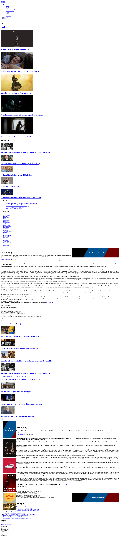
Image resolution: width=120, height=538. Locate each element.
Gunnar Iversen (6, 222)
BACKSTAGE (49, 302)
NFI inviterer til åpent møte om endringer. (15, 207)
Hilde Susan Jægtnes (7, 226)
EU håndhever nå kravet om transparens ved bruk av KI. (21, 198)
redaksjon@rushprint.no (6, 524)
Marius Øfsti (6, 239)
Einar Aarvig (6, 217)
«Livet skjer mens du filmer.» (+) (12, 186)
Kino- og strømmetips (11, 9)
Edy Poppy (5, 216)
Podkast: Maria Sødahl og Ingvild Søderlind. (16, 175)
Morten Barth (6, 236)
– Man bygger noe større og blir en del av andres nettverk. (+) (23, 404)
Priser (7, 13)
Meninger (8, 7)
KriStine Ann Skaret (7, 235)
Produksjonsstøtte (10, 11)
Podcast (8, 8)
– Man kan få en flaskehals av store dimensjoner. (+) (19, 349)
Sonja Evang (6, 241)
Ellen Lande (6, 220)
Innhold (5, 4)
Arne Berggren (6, 215)
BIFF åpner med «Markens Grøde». (14, 208)
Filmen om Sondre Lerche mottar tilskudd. (16, 137)
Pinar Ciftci (5, 240)
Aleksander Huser (7, 213)
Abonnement (6, 14)
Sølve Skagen (6, 244)
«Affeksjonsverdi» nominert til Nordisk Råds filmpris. (20, 71)
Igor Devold (6, 227)
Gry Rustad (5, 223)
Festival (8, 12)
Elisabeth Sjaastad (7, 218)
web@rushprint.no (5, 536)
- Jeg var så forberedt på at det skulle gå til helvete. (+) (18, 204)
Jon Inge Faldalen (7, 231)
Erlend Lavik (6, 221)
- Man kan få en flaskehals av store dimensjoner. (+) (17, 206)
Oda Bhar (5, 237)
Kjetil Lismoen (6, 234)
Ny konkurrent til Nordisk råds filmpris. (15, 49)
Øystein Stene (6, 245)
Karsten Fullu (6, 232)
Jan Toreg (5, 230)
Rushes (7, 6)
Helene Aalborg (6, 225)
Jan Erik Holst (6, 228)
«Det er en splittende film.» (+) (11, 324)
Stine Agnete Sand (7, 242)
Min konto (8, 16)
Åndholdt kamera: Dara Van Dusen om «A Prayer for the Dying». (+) (25, 152)
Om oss (5, 18)
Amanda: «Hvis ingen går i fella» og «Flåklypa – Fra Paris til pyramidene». (27, 361)
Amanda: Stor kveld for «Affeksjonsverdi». (16, 93)
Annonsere (5, 17)
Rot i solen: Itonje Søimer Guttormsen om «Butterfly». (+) (21, 336)
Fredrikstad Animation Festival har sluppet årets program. (22, 115)
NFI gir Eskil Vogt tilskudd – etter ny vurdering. (18, 416)
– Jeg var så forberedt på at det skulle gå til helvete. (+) (20, 164)
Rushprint (3, 1)
